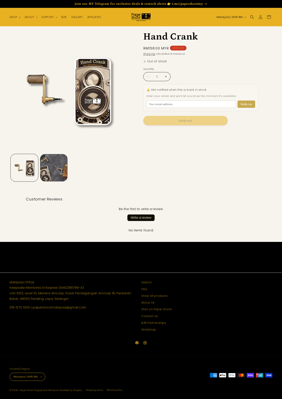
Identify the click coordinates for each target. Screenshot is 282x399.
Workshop (148, 329)
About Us (148, 302)
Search (146, 282)
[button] (14, 17)
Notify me (246, 104)
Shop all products (154, 296)
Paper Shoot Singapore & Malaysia (39, 390)
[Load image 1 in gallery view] (24, 168)
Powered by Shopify (71, 390)
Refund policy (114, 390)
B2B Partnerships (153, 323)
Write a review (141, 217)
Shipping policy (94, 390)
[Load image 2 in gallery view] (54, 168)
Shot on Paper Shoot (156, 309)
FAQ (144, 289)
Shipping (149, 53)
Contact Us (149, 316)
